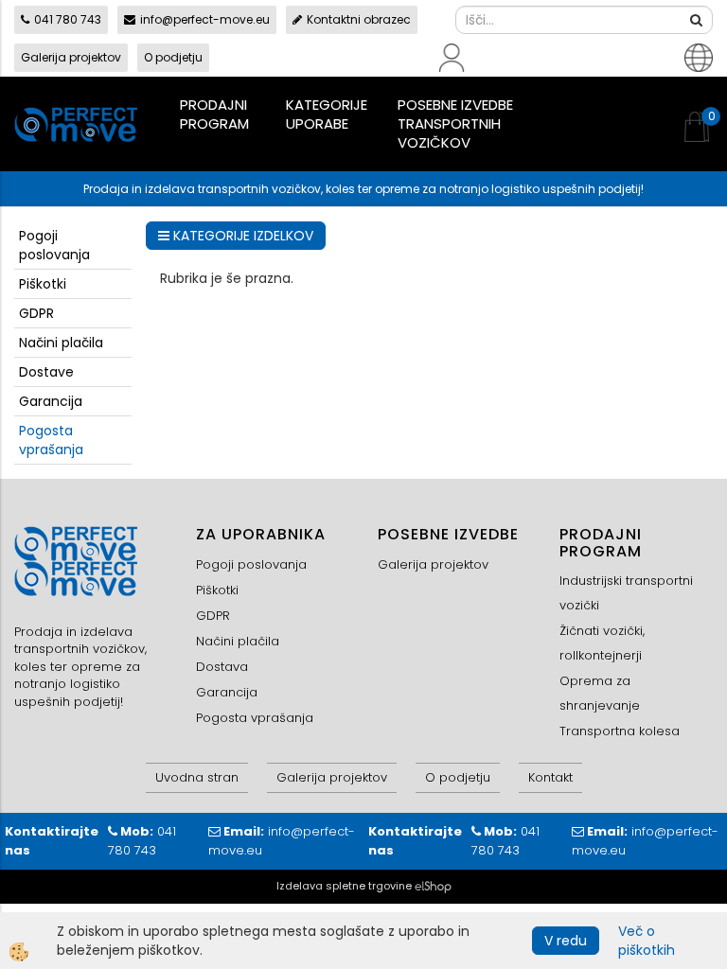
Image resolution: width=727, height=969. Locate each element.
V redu (565, 940)
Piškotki (42, 283)
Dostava (222, 667)
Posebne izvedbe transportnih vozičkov (455, 123)
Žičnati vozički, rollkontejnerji (602, 643)
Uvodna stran (197, 777)
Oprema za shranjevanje (599, 693)
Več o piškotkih (646, 941)
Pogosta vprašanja (51, 440)
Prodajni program (214, 114)
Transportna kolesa (619, 731)
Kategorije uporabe (326, 114)
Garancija (50, 401)
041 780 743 (67, 19)
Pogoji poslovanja (54, 245)
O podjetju (173, 57)
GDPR (36, 313)
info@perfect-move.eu (205, 19)
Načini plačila (61, 342)
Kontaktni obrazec (359, 19)
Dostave (46, 371)
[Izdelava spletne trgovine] (433, 885)
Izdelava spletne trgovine (344, 885)
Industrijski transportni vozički (626, 593)
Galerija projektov (71, 57)
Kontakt (550, 777)
